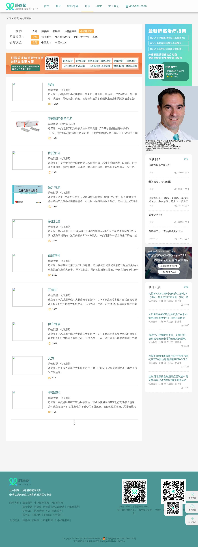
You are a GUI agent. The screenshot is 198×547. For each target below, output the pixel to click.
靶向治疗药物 (81, 37)
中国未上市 (61, 42)
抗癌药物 (26, 18)
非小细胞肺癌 (41, 503)
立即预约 (149, 150)
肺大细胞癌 (58, 507)
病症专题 (72, 6)
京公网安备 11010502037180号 (120, 538)
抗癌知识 (27, 511)
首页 (46, 6)
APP (99, 6)
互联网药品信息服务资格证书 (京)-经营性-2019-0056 (99, 541)
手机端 (47, 515)
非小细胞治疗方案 (168, 266)
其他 (95, 37)
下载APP (37, 515)
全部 (34, 31)
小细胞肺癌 (86, 31)
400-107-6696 (138, 6)
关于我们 (113, 6)
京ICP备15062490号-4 (91, 538)
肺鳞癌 (56, 31)
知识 (87, 6)
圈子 (58, 6)
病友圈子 (27, 503)
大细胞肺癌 (70, 31)
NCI (48, 511)
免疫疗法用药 (62, 37)
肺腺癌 (45, 31)
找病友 (26, 515)
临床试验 (57, 511)
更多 (186, 159)
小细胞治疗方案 (168, 271)
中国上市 (46, 42)
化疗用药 (46, 37)
